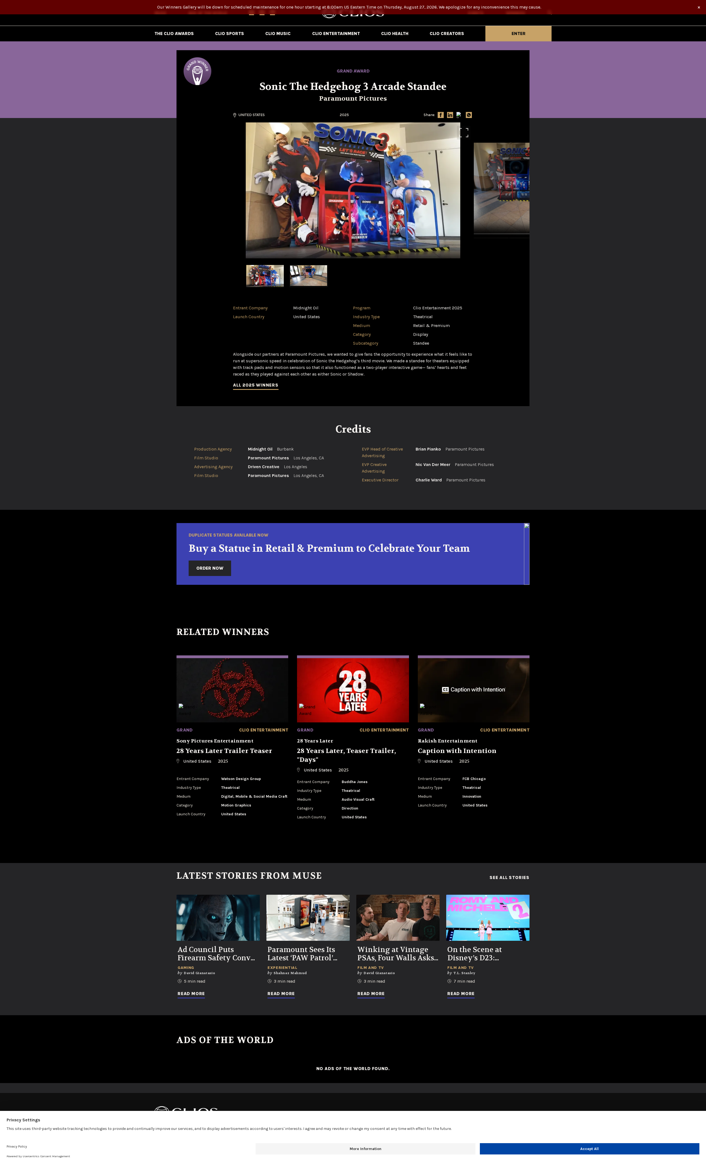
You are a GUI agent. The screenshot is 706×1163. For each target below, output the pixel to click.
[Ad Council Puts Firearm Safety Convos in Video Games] (218, 918)
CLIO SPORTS (229, 33)
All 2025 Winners (256, 385)
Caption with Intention (457, 751)
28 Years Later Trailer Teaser (224, 751)
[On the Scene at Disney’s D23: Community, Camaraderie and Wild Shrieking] (488, 918)
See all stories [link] (510, 877)
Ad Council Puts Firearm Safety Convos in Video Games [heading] (218, 954)
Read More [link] (191, 993)
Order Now (209, 568)
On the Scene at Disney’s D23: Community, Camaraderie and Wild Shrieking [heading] (487, 954)
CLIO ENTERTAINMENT (336, 33)
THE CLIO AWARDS (174, 33)
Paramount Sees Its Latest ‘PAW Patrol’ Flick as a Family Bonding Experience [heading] (304, 954)
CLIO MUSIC (278, 33)
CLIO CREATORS (447, 33)
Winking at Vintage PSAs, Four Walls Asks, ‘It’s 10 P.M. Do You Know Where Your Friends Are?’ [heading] (396, 954)
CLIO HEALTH (394, 33)
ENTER (519, 33)
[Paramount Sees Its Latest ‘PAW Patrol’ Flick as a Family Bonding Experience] (308, 918)
